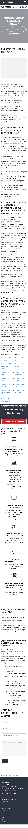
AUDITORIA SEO (5, 802)
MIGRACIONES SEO (6, 804)
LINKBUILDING (5, 810)
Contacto (4, 821)
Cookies (4, 819)
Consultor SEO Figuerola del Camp (6, 393)
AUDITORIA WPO (6, 808)
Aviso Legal (5, 817)
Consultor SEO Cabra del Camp (6, 366)
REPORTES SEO (5, 806)
